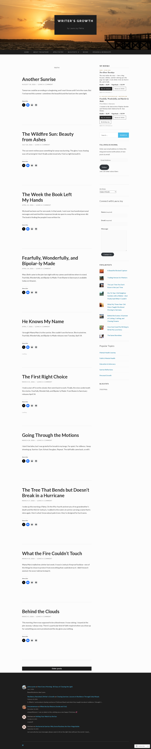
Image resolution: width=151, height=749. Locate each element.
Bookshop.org (105, 122)
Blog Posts (72, 52)
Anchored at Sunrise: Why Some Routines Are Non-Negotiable (57, 726)
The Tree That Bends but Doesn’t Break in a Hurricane (55, 492)
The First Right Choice (45, 376)
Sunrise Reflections (106, 370)
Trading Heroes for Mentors (117, 278)
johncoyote (31, 687)
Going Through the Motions (50, 435)
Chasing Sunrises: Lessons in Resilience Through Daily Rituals (78, 697)
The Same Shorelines (114, 335)
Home (26, 52)
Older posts (57, 669)
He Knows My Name (43, 321)
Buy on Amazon (106, 89)
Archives (103, 189)
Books (85, 52)
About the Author (40, 52)
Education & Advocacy (107, 364)
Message (104, 229)
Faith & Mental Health (107, 358)
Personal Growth (105, 375)
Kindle (102, 85)
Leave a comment (45, 84)
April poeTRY (58, 52)
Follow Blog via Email (109, 145)
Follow (104, 167)
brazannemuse (32, 706)
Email (106, 220)
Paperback (115, 85)
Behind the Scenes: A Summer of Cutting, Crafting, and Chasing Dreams (117, 318)
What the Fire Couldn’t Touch (52, 553)
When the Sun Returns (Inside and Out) (53, 706)
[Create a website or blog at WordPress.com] (23, 745)
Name (106, 212)
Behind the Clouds (40, 611)
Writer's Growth (75, 21)
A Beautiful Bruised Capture (117, 270)
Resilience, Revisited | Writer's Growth (40, 697)
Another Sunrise (39, 79)
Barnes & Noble (119, 89)
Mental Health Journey (108, 353)
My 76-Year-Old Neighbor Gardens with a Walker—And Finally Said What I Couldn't (117, 295)
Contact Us (108, 254)
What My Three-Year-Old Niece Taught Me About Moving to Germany (116, 307)
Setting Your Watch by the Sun (46, 716)
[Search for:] (114, 135)
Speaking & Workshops (102, 52)
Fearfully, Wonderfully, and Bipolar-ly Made (50, 260)
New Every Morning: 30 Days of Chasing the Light (55, 687)
